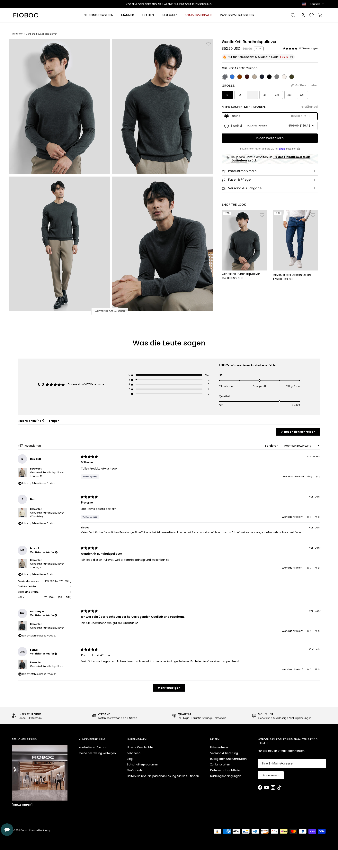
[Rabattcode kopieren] (291, 57)
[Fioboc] (25, 15)
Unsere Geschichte (140, 747)
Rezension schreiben (302, 433)
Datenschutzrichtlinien (225, 770)
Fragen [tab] (54, 421)
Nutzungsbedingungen (225, 776)
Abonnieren (271, 775)
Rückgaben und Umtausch (228, 759)
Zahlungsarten (220, 764)
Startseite (17, 33)
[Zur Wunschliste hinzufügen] (208, 44)
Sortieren (272, 446)
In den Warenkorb (270, 138)
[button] (270, 116)
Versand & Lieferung (224, 753)
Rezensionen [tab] (31, 421)
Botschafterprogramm (142, 764)
